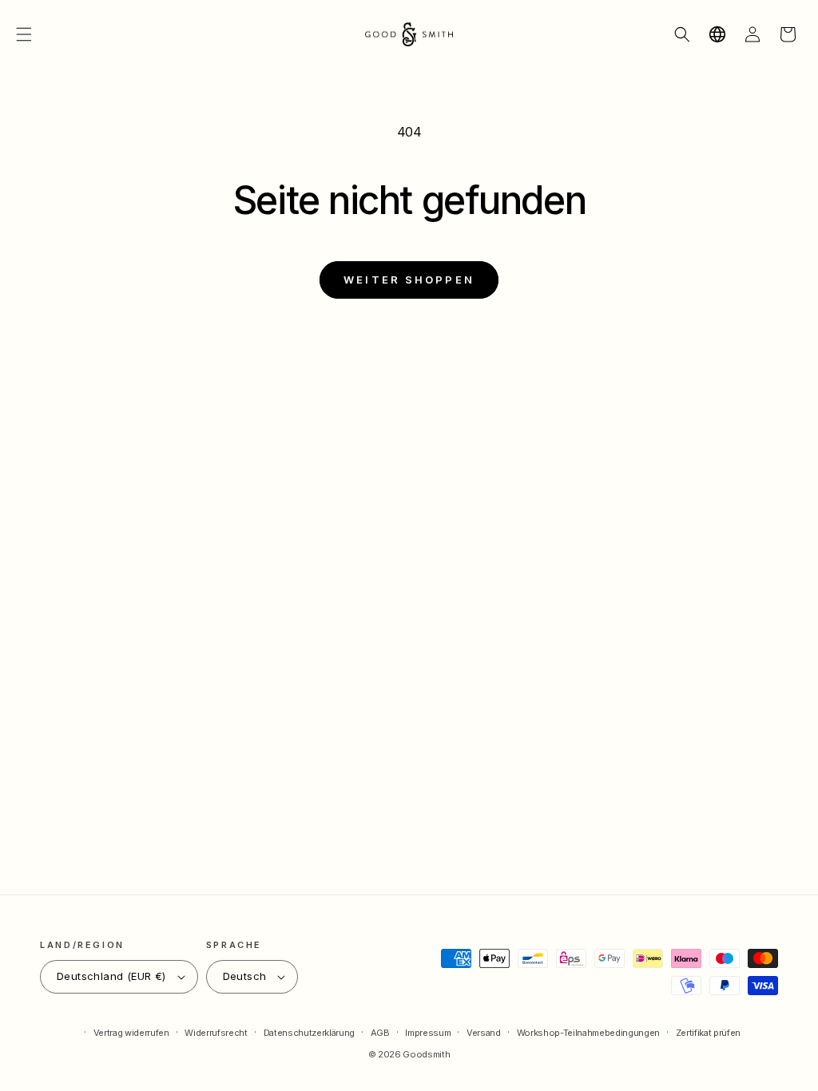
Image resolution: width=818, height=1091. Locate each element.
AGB (380, 1032)
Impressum (428, 1032)
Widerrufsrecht (216, 1032)
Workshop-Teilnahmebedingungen (588, 1032)
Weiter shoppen (409, 279)
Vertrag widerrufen (131, 1032)
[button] (24, 34)
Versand (484, 1032)
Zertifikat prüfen (708, 1032)
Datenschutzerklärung (309, 1032)
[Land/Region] (717, 34)
